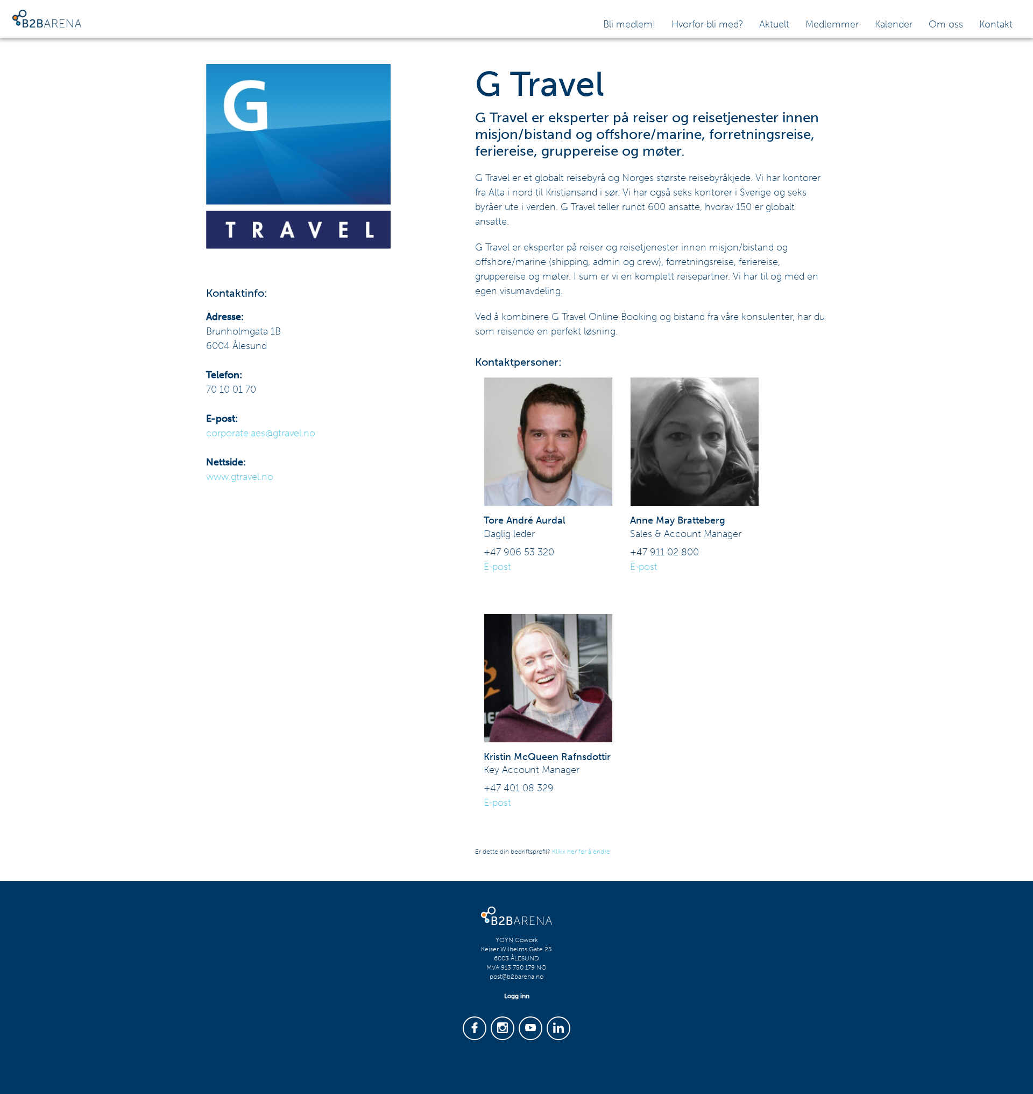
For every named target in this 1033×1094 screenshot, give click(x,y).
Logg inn (516, 996)
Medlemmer (832, 24)
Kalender (893, 24)
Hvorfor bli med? (707, 24)
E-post (497, 567)
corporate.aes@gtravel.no (260, 433)
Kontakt (996, 24)
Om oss (946, 24)
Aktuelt (774, 24)
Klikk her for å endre (581, 851)
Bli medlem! (629, 24)
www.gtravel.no (239, 477)
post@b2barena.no (516, 976)
